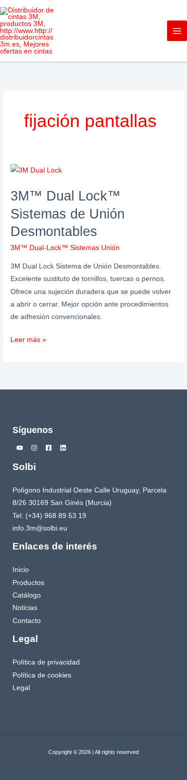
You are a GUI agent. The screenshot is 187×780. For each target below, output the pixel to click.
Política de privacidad (46, 662)
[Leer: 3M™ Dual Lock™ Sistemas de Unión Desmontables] (36, 170)
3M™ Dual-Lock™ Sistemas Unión (65, 248)
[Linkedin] (63, 447)
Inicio (20, 570)
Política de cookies (41, 675)
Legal (21, 688)
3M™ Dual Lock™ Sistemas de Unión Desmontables (67, 213)
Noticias (24, 608)
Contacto (26, 620)
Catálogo (26, 595)
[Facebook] (48, 447)
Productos (28, 582)
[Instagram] (34, 447)
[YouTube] (19, 447)
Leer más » (28, 339)
